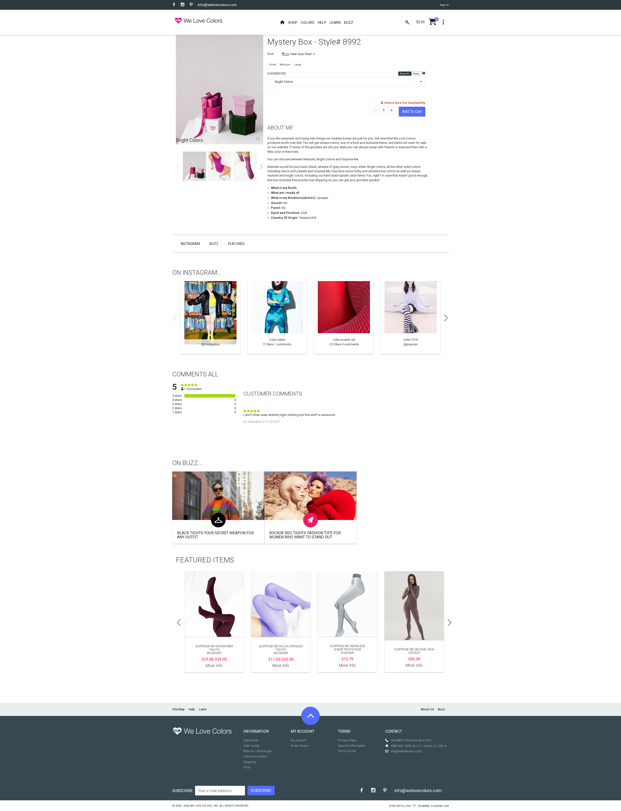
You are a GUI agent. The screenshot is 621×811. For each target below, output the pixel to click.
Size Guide (250, 740)
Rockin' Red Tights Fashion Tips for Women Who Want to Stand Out (305, 535)
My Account (298, 740)
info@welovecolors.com (217, 5)
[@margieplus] (210, 317)
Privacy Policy (347, 740)
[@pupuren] (410, 317)
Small (272, 64)
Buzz (214, 244)
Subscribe (182, 790)
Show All (405, 74)
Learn (203, 709)
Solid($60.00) (276, 73)
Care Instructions (255, 756)
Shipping (249, 762)
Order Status (300, 745)
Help (191, 709)
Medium (285, 64)
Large (297, 64)
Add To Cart (412, 111)
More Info (214, 665)
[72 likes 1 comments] (277, 317)
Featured (236, 244)
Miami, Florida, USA (435, 806)
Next (261, 167)
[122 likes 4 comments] (344, 317)
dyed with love (400, 806)
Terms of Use (347, 751)
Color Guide (251, 745)
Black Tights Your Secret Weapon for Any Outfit (215, 535)
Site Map (178, 709)
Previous (177, 167)
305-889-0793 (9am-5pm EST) (411, 740)
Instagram (190, 244)
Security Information (351, 745)
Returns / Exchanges (257, 751)
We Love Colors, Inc (204, 805)
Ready (416, 74)
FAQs (247, 767)
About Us (427, 709)
